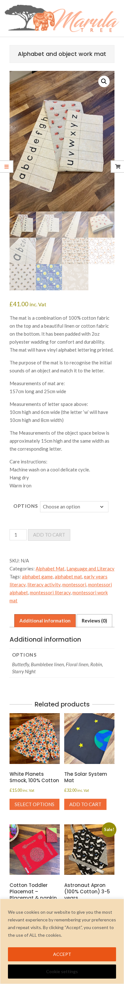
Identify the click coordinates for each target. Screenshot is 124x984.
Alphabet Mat (50, 568)
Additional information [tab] (45, 620)
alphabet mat (68, 576)
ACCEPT (62, 954)
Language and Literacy (90, 568)
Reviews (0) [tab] (94, 620)
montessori (74, 584)
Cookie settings (62, 971)
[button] (104, 81)
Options (25, 506)
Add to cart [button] (85, 804)
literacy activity (43, 584)
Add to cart (49, 535)
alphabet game (37, 576)
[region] (62, 941)
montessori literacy (50, 592)
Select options (34, 804)
